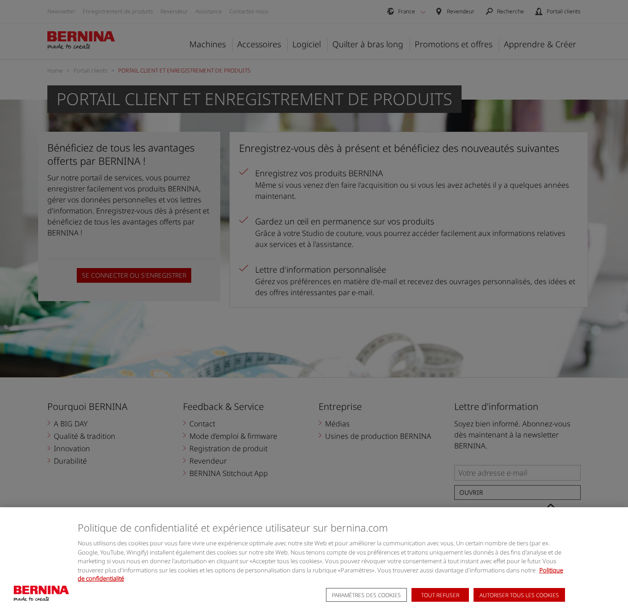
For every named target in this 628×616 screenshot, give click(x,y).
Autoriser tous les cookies (519, 595)
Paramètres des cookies (366, 595)
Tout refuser (440, 595)
